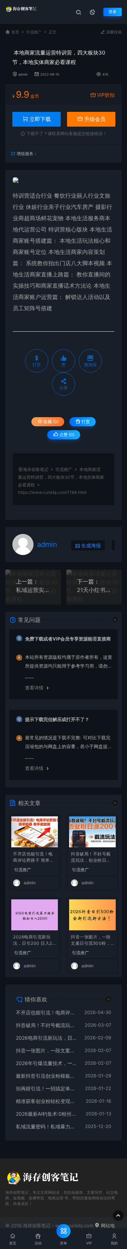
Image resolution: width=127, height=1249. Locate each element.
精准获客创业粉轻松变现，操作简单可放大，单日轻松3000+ (47, 1101)
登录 (112, 11)
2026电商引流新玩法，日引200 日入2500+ (34, 940)
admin (23, 74)
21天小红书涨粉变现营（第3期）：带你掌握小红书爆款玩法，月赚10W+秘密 (94, 589)
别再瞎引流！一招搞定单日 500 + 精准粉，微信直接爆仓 (47, 1088)
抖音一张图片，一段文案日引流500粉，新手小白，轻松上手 (91, 940)
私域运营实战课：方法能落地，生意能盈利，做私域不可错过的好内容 (33, 589)
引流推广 (34, 32)
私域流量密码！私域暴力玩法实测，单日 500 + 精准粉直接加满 (47, 1126)
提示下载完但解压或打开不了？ (57, 719)
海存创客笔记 (35, 469)
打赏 (85, 421)
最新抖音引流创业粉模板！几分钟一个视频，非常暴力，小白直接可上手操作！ (47, 1076)
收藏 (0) (50, 421)
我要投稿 (113, 32)
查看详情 (34, 687)
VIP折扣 (106, 95)
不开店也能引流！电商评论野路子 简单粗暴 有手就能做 (33, 857)
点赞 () (66, 434)
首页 (15, 32)
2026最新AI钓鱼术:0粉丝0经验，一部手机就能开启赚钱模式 (47, 1114)
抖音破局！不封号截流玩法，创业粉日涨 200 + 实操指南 (91, 857)
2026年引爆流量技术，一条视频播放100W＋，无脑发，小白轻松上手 (47, 1063)
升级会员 (94, 119)
